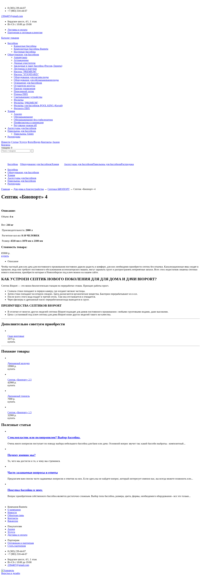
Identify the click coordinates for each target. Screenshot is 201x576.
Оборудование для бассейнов (23, 172)
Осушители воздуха (24, 85)
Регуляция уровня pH (25, 125)
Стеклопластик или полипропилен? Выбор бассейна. (44, 437)
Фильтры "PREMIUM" (26, 102)
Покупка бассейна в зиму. (25, 490)
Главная (5, 189)
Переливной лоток (24, 91)
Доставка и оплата (17, 29)
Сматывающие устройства (28, 97)
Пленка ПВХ (21, 94)
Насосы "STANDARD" (26, 74)
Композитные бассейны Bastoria (31, 49)
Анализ (18, 114)
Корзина (5, 145)
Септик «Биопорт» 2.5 (20, 379)
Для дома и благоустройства (29, 189)
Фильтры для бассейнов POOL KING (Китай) (38, 105)
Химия (11, 175)
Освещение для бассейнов (28, 83)
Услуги (23, 142)
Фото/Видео (34, 142)
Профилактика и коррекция (28, 122)
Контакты (46, 142)
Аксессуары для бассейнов (22, 178)
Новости (6, 142)
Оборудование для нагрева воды (31, 77)
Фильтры (19, 100)
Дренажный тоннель (19, 396)
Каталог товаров (10, 38)
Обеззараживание (23, 117)
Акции (56, 142)
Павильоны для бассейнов (22, 181)
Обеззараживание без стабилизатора (33, 119)
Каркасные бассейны (25, 46)
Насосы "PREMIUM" (25, 71)
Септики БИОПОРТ (59, 189)
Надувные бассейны (25, 51)
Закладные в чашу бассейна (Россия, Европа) (38, 66)
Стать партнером (17, 546)
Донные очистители (24, 63)
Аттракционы (21, 60)
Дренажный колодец (19, 363)
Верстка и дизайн (10, 573)
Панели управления (24, 88)
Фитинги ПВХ (22, 108)
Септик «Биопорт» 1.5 (20, 412)
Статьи (15, 142)
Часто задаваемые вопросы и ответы (33, 472)
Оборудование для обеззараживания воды (36, 80)
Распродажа (14, 183)
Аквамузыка (20, 57)
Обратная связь (16, 515)
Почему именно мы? (22, 455)
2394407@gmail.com (12, 16)
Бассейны (13, 169)
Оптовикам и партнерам (21, 543)
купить (5, 256)
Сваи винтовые (16, 336)
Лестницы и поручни (25, 68)
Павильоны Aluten (24, 134)
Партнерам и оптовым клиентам (25, 32)
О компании (14, 509)
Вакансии (13, 521)
